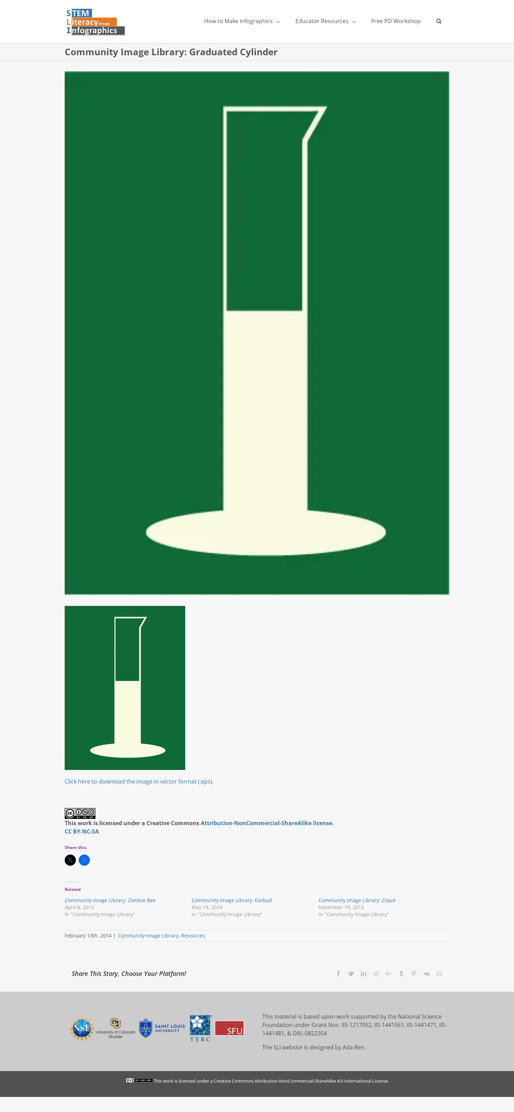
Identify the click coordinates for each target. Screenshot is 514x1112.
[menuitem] (241, 21)
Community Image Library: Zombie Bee (110, 900)
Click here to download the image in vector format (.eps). (139, 781)
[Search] (438, 21)
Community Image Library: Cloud (357, 900)
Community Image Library (148, 935)
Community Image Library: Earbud (232, 900)
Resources (193, 935)
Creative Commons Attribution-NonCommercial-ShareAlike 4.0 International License (301, 1081)
